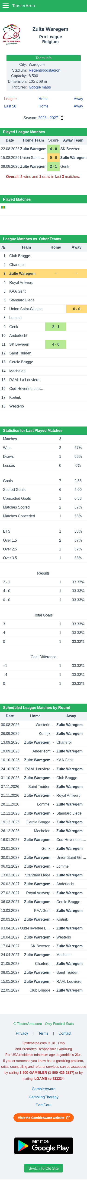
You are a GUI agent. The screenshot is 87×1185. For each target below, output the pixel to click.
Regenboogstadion (44, 70)
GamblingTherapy (43, 1097)
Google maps (40, 87)
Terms (43, 1033)
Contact (64, 1033)
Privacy (22, 1033)
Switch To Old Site (44, 1168)
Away (78, 99)
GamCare (43, 1105)
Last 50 (10, 106)
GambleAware (43, 1089)
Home (43, 99)
